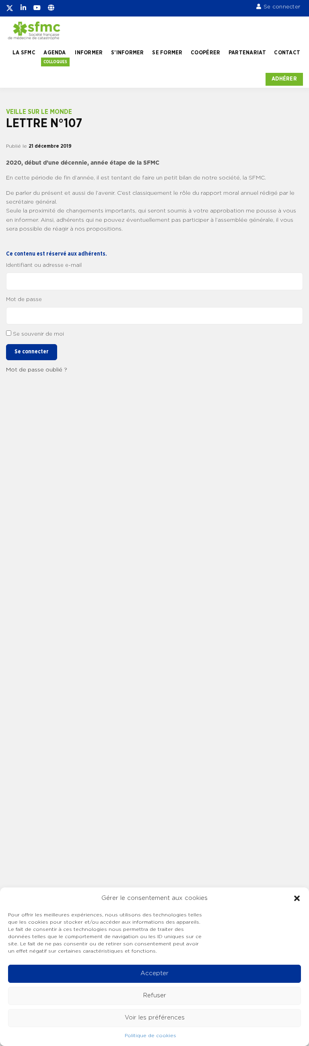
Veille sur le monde (39, 112)
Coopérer (205, 53)
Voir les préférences (155, 1018)
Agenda (54, 53)
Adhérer (284, 79)
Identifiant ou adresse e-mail (44, 265)
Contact (287, 53)
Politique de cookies (150, 1035)
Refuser (154, 995)
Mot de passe (24, 299)
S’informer (127, 53)
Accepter (154, 973)
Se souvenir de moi (38, 334)
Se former (167, 53)
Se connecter (282, 7)
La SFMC (23, 53)
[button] (297, 898)
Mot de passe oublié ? (36, 370)
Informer (89, 53)
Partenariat (247, 53)
